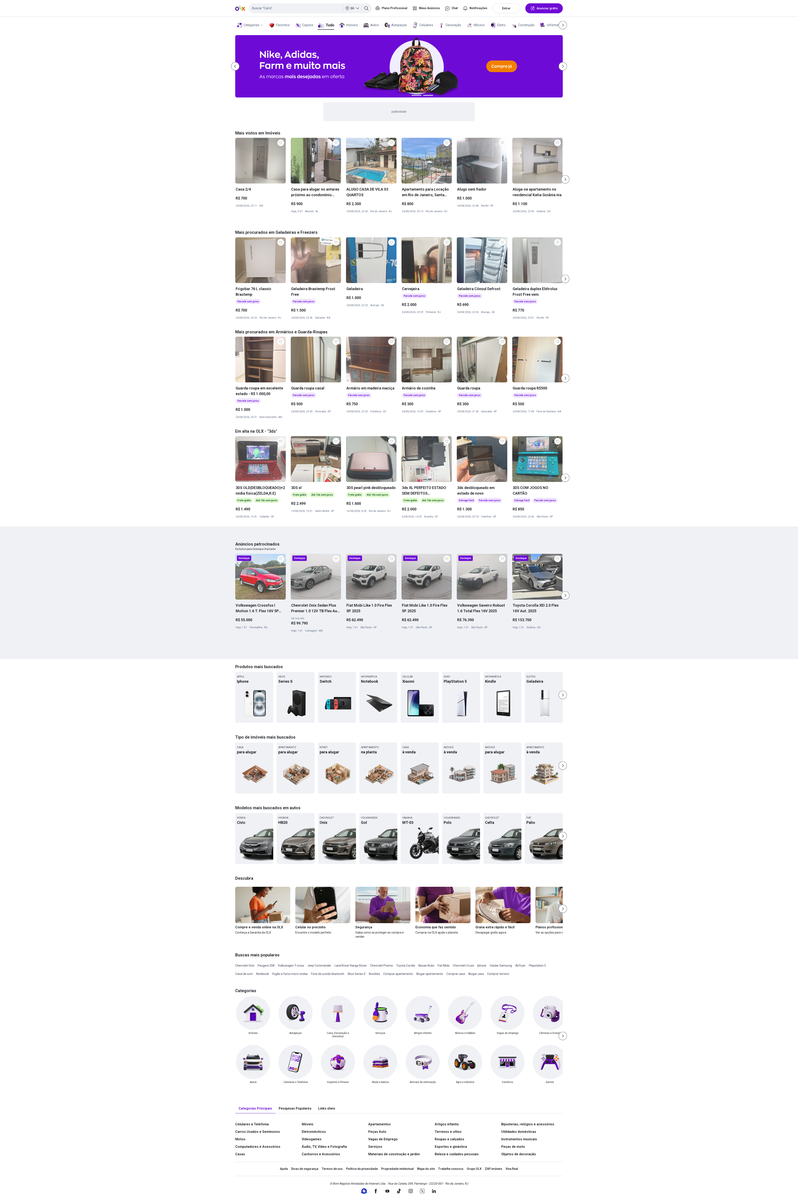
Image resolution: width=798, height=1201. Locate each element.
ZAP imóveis (493, 1168)
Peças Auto (377, 1132)
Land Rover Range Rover (351, 965)
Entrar (506, 8)
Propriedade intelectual (397, 1168)
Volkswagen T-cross (291, 965)
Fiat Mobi (443, 965)
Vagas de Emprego (383, 1139)
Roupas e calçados (449, 1139)
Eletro (501, 25)
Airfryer (520, 965)
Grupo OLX (474, 1168)
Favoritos (283, 25)
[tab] (255, 1108)
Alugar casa (476, 974)
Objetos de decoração (518, 1154)
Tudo (330, 25)
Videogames (311, 1139)
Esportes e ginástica (451, 1147)
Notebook (262, 974)
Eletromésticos (314, 1132)
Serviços (375, 1147)
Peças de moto (513, 1147)
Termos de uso (332, 1168)
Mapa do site (426, 1168)
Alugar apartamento (429, 974)
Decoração (453, 25)
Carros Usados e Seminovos (257, 1132)
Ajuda (284, 1168)
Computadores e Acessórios (257, 1147)
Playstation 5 (537, 965)
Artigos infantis (447, 1124)
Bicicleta (374, 974)
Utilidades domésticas (518, 1132)
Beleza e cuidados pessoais (457, 1154)
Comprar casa (455, 974)
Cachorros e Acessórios (321, 1154)
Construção (526, 25)
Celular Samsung (501, 965)
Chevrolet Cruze (463, 965)
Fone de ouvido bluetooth (327, 974)
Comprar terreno (498, 974)
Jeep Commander (319, 965)
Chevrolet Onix (244, 965)
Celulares (426, 25)
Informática (555, 25)
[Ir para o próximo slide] (565, 179)
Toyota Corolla (405, 965)
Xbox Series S (356, 974)
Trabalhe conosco (450, 1168)
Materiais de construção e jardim (394, 1154)
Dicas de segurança (304, 1168)
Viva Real (512, 1168)
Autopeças (399, 25)
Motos (240, 1139)
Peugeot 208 (266, 965)
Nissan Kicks (426, 965)
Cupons (307, 25)
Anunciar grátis (547, 8)
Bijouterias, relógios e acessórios (527, 1124)
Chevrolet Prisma (381, 965)
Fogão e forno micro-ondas (290, 974)
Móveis (479, 25)
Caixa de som (244, 974)
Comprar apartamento (398, 974)
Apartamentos (379, 1124)
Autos (374, 25)
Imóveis (352, 25)
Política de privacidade (362, 1168)
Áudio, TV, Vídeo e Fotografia (324, 1147)
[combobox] (310, 8)
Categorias (251, 25)
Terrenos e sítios (448, 1132)
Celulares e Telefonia (252, 1124)
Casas (240, 1154)
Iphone (481, 965)
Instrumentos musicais (519, 1139)
